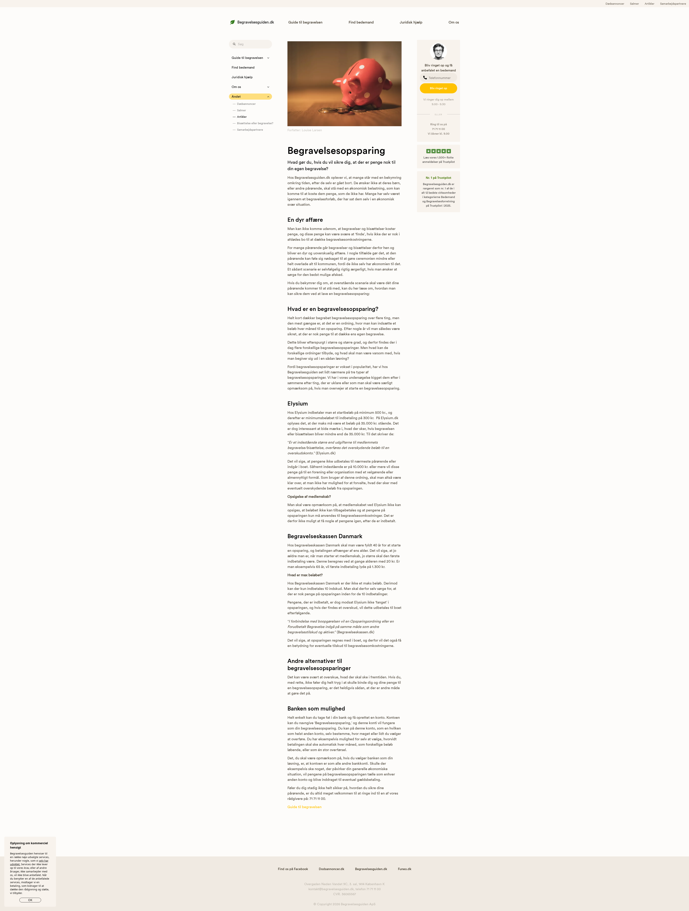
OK (30, 900)
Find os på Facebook (293, 869)
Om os (454, 22)
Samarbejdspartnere (673, 3)
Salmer (634, 3)
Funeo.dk (404, 869)
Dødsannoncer (615, 3)
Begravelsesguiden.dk (255, 22)
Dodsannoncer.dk (331, 869)
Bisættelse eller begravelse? (254, 123)
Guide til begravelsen (305, 22)
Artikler (649, 3)
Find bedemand (361, 22)
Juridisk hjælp (411, 22)
